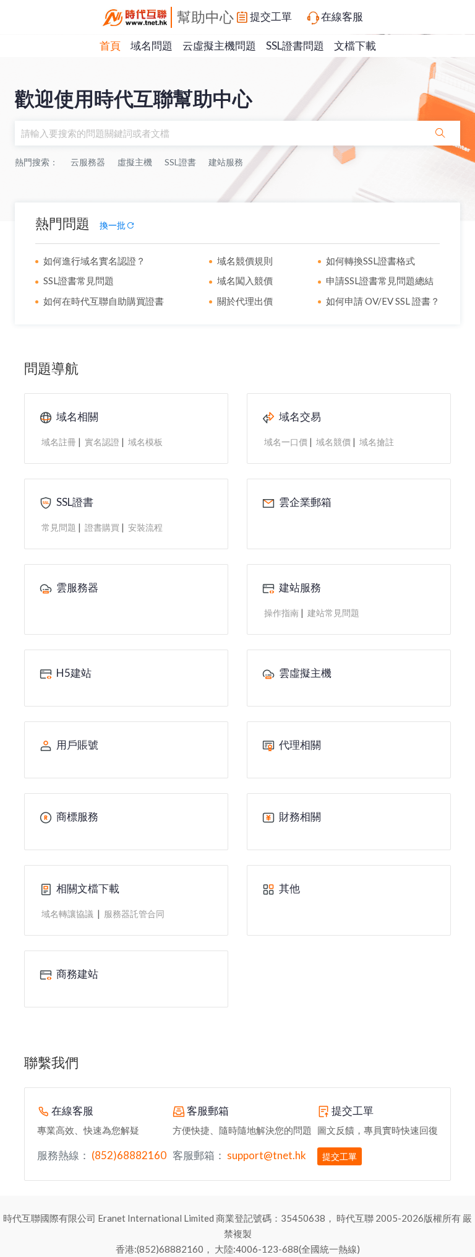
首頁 (110, 45)
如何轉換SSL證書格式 (370, 260)
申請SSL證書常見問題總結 (380, 280)
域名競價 (333, 442)
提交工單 (271, 16)
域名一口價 (285, 442)
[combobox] (218, 133)
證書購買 (102, 527)
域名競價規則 (245, 260)
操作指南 (281, 612)
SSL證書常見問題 (78, 280)
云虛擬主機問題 (219, 45)
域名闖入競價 (245, 280)
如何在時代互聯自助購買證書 (103, 301)
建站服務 (225, 162)
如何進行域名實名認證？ (94, 260)
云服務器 (88, 162)
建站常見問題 (333, 612)
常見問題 (58, 527)
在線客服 (342, 16)
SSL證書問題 (295, 45)
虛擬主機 (135, 162)
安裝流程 (145, 527)
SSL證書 (180, 162)
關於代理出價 (245, 301)
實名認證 (102, 442)
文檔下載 (355, 45)
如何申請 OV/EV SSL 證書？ (383, 301)
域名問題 (152, 45)
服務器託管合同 (134, 913)
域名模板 (145, 442)
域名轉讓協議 (68, 913)
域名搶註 (376, 442)
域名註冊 (58, 442)
